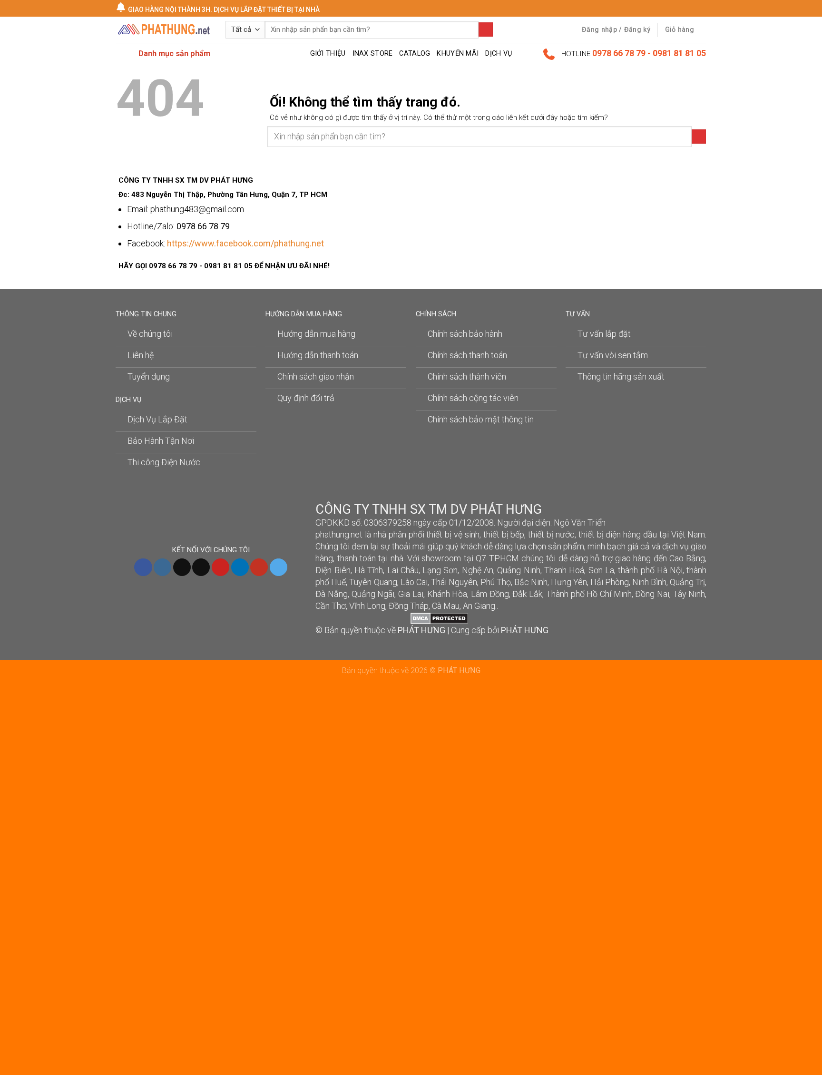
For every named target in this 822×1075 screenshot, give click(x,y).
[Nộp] (486, 29)
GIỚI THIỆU (328, 53)
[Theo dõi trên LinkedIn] (240, 567)
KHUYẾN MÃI (458, 53)
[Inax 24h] (163, 30)
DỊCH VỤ (498, 53)
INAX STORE (372, 53)
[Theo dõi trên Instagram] (162, 567)
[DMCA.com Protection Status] (439, 618)
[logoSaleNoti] (363, 618)
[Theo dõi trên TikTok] (182, 567)
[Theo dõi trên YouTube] (259, 567)
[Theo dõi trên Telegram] (278, 567)
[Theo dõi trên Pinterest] (220, 567)
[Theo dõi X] (201, 567)
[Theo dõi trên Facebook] (143, 567)
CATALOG (414, 53)
